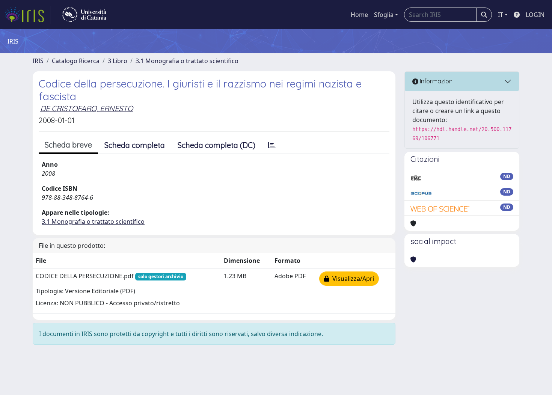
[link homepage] (27, 15)
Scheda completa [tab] (134, 145)
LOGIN (535, 15)
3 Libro (117, 61)
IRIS (38, 61)
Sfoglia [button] (384, 15)
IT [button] (500, 15)
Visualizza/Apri (351, 278)
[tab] (272, 145)
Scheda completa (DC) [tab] (216, 145)
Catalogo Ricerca (76, 61)
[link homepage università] (84, 15)
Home (359, 15)
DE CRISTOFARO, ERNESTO (86, 108)
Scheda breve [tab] (68, 144)
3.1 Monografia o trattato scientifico (187, 61)
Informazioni (436, 81)
